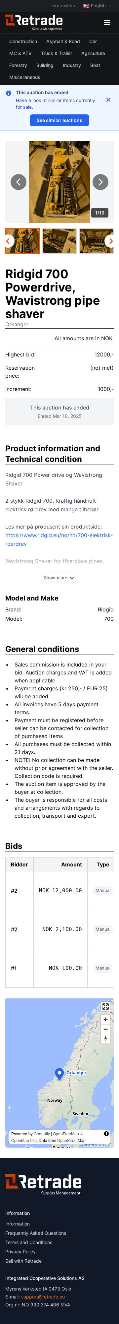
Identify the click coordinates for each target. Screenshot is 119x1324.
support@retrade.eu (43, 1296)
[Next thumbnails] (111, 241)
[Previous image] (18, 182)
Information (63, 5)
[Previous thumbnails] (8, 241)
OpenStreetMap (71, 1140)
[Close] (108, 100)
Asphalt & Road (63, 41)
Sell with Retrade (23, 1261)
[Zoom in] (105, 1019)
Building (45, 65)
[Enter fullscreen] (105, 1006)
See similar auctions (59, 120)
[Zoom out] (105, 1029)
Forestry (18, 65)
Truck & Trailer (56, 53)
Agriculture (93, 53)
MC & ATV (20, 53)
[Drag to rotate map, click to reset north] (105, 1038)
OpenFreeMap (66, 1133)
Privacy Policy (20, 1251)
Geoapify (42, 1133)
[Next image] (100, 182)
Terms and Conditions (28, 1242)
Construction (23, 41)
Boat (95, 65)
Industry (72, 65)
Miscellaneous (24, 77)
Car (93, 41)
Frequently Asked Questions (35, 1233)
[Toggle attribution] (106, 1134)
